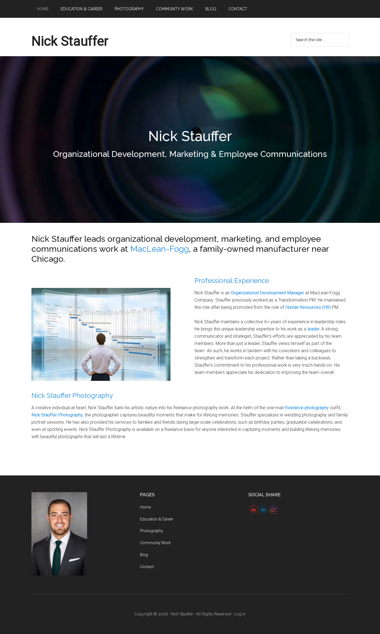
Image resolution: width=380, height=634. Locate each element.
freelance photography (307, 407)
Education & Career (156, 519)
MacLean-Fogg (159, 249)
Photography (151, 531)
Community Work (155, 543)
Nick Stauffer (69, 41)
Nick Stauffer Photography (72, 395)
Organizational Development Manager (267, 292)
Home (145, 507)
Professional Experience (231, 281)
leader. (313, 329)
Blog (144, 554)
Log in (240, 614)
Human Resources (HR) (308, 307)
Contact (147, 566)
